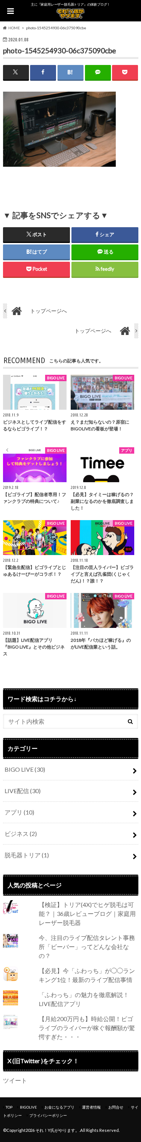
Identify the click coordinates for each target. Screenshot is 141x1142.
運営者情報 (91, 1107)
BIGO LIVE (25, 769)
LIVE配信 (23, 790)
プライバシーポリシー (48, 1115)
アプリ (19, 812)
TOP (9, 1107)
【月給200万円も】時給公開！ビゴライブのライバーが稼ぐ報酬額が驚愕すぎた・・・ (87, 1027)
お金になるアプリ (59, 1107)
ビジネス (21, 833)
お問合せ (115, 1107)
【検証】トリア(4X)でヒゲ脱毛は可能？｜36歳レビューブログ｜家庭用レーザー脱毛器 (87, 913)
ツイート (15, 1080)
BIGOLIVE (28, 1107)
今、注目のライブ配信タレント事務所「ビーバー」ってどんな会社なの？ (87, 946)
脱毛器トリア (27, 854)
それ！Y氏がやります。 (57, 1130)
